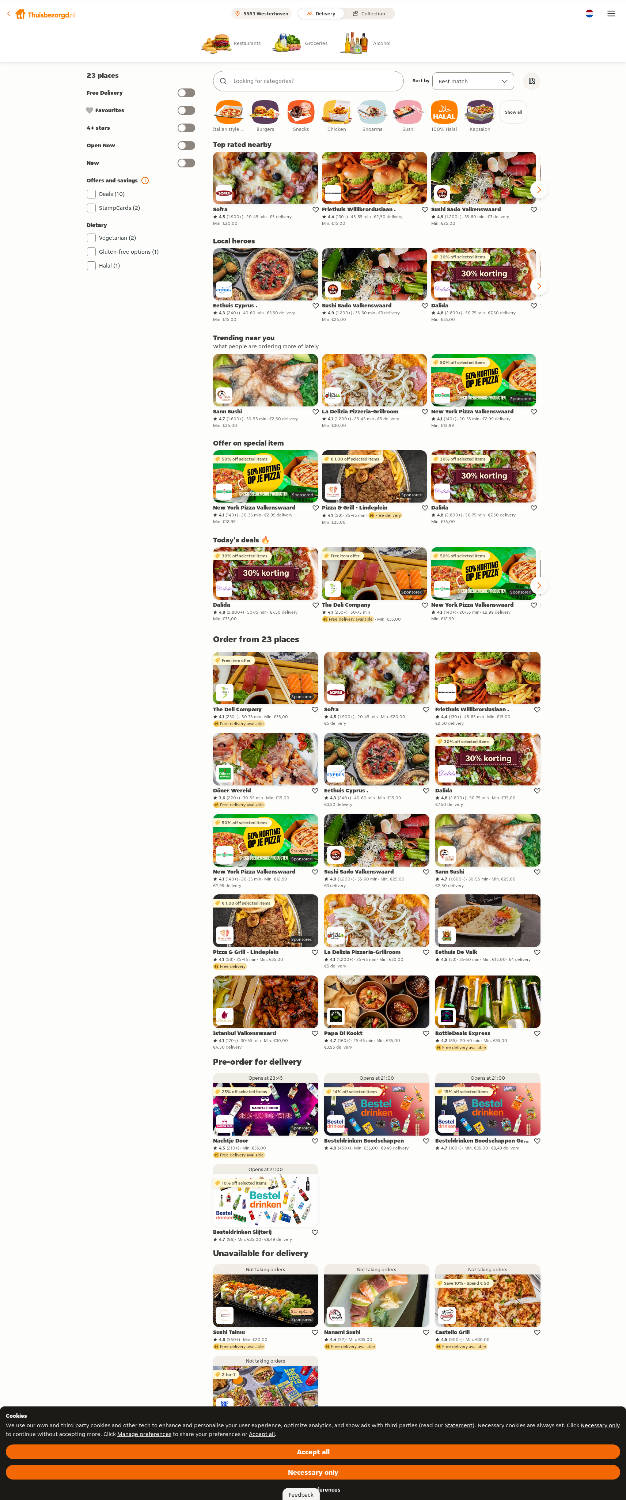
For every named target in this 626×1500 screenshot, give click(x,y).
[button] (40, 13)
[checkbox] (229, 116)
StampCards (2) (119, 208)
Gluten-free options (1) (129, 251)
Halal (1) (109, 265)
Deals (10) (112, 194)
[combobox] (316, 81)
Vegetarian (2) (117, 238)
